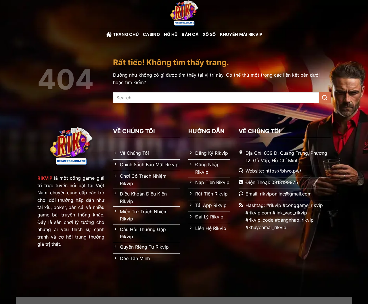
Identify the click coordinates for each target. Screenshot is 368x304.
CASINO (151, 34)
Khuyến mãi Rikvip (241, 34)
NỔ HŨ (171, 34)
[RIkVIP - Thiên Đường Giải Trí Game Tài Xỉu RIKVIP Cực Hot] (184, 14)
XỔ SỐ (209, 34)
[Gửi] (325, 97)
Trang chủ (126, 34)
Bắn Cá (190, 34)
